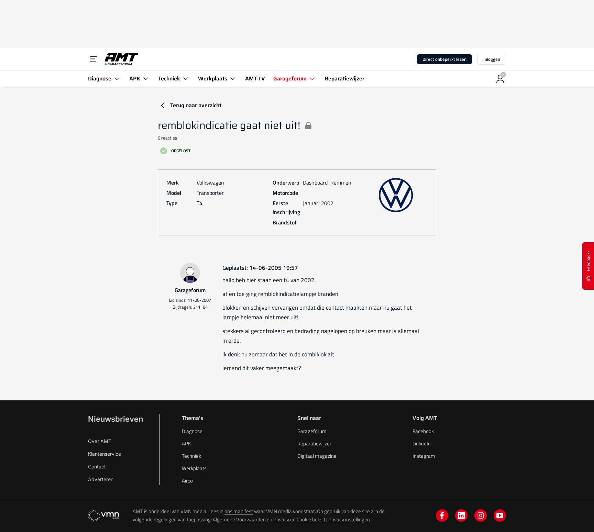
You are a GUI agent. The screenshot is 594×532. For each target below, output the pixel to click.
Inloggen (491, 59)
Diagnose (192, 431)
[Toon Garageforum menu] (312, 78)
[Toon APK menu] (146, 78)
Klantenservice (104, 454)
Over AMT (99, 441)
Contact (97, 466)
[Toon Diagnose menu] (117, 78)
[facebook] (442, 515)
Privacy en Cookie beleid (299, 519)
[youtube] (500, 515)
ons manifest (238, 511)
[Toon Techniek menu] (186, 78)
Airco (187, 481)
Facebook (423, 431)
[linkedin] (461, 515)
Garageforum (312, 431)
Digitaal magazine (317, 456)
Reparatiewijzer (314, 443)
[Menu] (93, 59)
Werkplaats (194, 468)
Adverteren (100, 479)
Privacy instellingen (349, 519)
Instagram (423, 456)
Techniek (191, 456)
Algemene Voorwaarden (239, 519)
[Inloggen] (500, 79)
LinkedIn (421, 443)
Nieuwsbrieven (115, 418)
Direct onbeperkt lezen (444, 59)
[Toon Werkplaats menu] (233, 78)
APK (186, 443)
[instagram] (480, 515)
